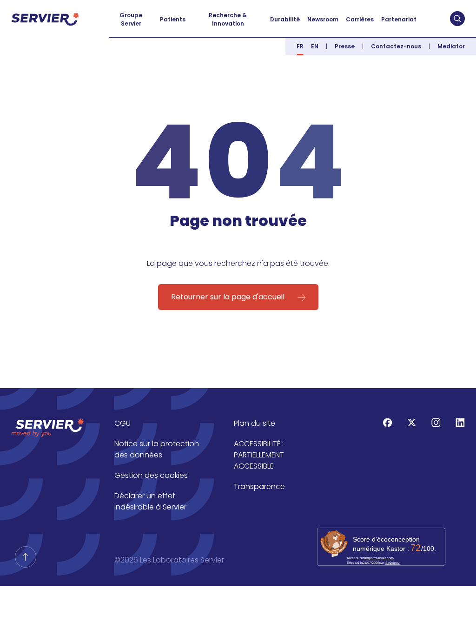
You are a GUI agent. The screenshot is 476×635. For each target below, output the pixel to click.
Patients (172, 19)
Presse (345, 46)
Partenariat (398, 19)
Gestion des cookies (151, 475)
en (314, 46)
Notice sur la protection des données (156, 449)
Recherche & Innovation (228, 19)
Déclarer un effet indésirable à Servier (150, 501)
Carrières (360, 19)
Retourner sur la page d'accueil (227, 296)
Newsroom (322, 19)
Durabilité (285, 19)
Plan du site (254, 423)
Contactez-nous (396, 46)
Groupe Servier (130, 19)
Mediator (451, 46)
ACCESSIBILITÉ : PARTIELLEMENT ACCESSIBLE (259, 454)
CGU (122, 423)
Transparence (259, 486)
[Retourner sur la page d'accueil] (25, 557)
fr (300, 46)
